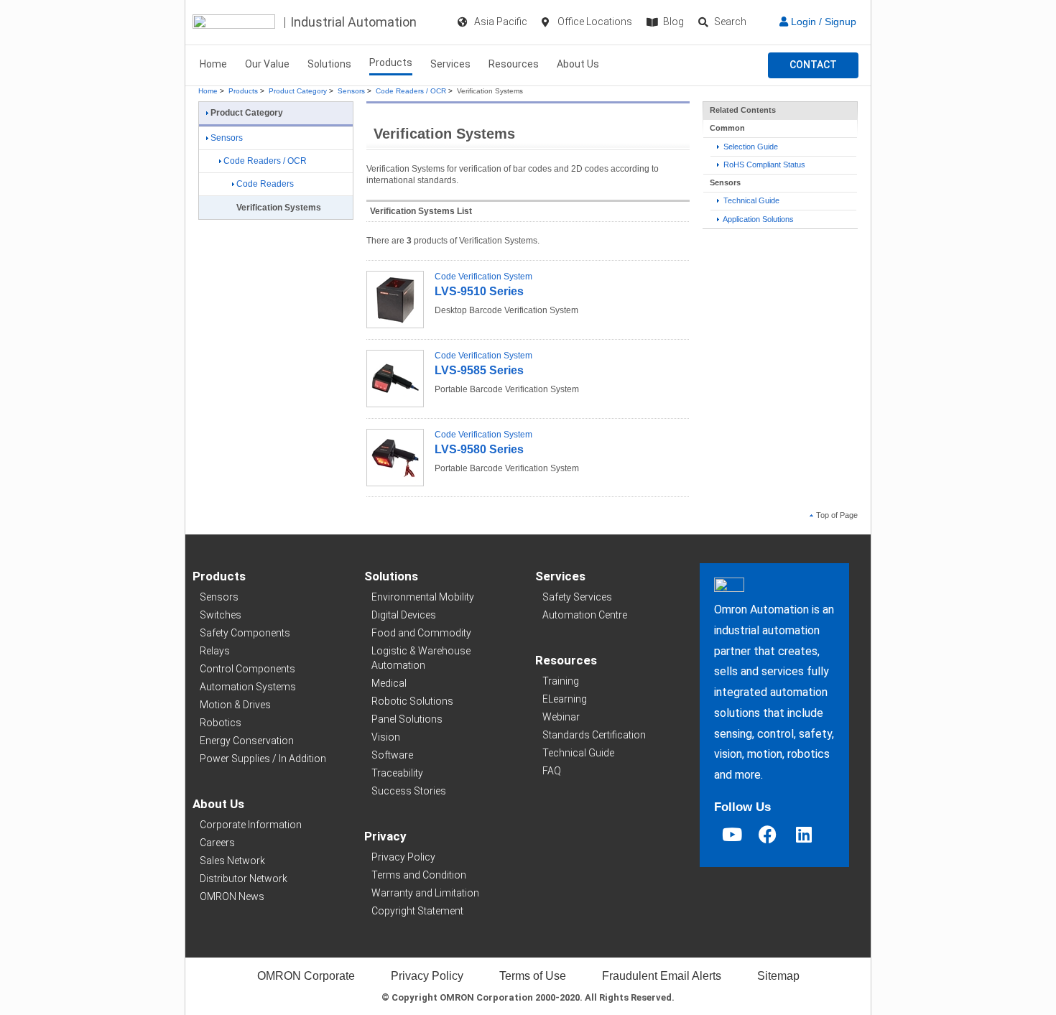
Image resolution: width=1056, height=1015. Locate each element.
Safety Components (245, 633)
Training (560, 681)
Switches (220, 615)
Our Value (267, 64)
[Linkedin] (804, 835)
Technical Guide (750, 200)
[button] (813, 65)
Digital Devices (403, 615)
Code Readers (265, 184)
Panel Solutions (407, 719)
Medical (389, 683)
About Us (578, 64)
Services (450, 64)
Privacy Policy (403, 857)
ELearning (564, 699)
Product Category (298, 91)
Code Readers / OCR (411, 91)
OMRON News (232, 896)
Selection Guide (749, 146)
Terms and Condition (418, 875)
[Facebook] (768, 835)
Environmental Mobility (422, 597)
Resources (513, 64)
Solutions (329, 64)
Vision (385, 737)
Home (213, 64)
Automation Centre (584, 615)
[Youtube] (732, 835)
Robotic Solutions (412, 701)
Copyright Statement (417, 911)
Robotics (220, 722)
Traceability (397, 773)
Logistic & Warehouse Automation (421, 658)
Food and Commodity (421, 633)
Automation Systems (248, 686)
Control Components (247, 669)
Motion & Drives (235, 704)
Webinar (561, 717)
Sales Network (232, 860)
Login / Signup (822, 21)
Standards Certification (594, 735)
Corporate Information (251, 824)
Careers (217, 842)
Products (390, 62)
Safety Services (577, 597)
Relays (215, 651)
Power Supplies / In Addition (263, 758)
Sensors (351, 91)
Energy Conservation (247, 740)
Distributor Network (243, 878)
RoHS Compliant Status (763, 164)
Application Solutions (757, 219)
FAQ (551, 771)
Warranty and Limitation (425, 893)
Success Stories (408, 791)
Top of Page (837, 515)
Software (392, 755)
